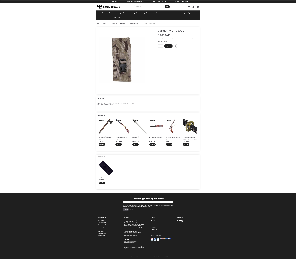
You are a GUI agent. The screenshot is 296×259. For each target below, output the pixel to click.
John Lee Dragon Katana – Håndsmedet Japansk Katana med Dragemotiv (190, 137)
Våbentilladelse (102, 233)
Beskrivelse (101, 99)
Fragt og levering (102, 220)
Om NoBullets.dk (102, 222)
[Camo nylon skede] (122, 60)
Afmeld (132, 209)
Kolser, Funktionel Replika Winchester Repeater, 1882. (122, 137)
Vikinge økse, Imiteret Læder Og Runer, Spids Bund (105, 137)
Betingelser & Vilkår (103, 224)
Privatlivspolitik (101, 235)
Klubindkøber (101, 231)
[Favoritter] (189, 6)
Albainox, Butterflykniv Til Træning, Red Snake (155, 136)
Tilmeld (126, 209)
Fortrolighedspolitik (145, 206)
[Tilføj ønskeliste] (176, 46)
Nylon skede (102, 177)
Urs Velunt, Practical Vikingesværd (138, 136)
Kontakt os (100, 229)
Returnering (101, 227)
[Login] (193, 6)
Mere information (162, 41)
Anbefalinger (102, 157)
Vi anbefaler (101, 115)
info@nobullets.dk (132, 222)
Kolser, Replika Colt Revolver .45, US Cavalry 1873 (173, 137)
